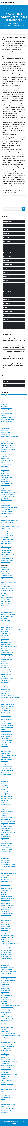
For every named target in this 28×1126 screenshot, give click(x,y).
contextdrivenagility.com (7, 759)
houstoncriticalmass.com (7, 695)
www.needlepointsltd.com (7, 967)
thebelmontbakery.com (7, 443)
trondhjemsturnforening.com (8, 1037)
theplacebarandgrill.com (7, 856)
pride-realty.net (5, 1063)
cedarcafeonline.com (6, 421)
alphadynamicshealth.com (7, 1065)
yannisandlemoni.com (6, 575)
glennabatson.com (5, 710)
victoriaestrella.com (6, 845)
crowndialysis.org (5, 620)
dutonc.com (4, 789)
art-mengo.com (5, 783)
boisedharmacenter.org (7, 657)
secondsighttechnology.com (8, 607)
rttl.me (3, 1099)
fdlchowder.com (5, 965)
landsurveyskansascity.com (8, 954)
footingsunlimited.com (6, 958)
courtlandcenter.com (6, 849)
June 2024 (6, 233)
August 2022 (6, 315)
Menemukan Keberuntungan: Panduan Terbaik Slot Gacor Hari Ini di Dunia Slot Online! (13, 358)
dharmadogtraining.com (7, 1095)
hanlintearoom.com (6, 1069)
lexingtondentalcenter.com (8, 616)
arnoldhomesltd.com (6, 543)
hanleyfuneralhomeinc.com (8, 590)
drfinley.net (4, 1078)
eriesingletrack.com (6, 580)
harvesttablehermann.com (7, 522)
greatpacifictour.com (6, 843)
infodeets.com (4, 415)
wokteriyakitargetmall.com (8, 614)
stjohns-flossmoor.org (6, 826)
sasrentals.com (5, 605)
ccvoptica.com (5, 984)
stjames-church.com (6, 749)
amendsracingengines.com (7, 947)
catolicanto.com (5, 639)
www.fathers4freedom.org (7, 933)
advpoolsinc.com (5, 860)
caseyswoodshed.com (6, 868)
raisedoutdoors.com (6, 550)
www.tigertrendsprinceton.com (9, 932)
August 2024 (6, 225)
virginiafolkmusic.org (6, 631)
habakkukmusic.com (6, 920)
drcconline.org (4, 855)
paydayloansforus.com (6, 441)
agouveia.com (4, 1087)
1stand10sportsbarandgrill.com (9, 594)
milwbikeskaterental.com (7, 810)
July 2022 (5, 319)
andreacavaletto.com (6, 654)
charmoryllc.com (5, 691)
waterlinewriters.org (6, 900)
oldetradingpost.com (6, 511)
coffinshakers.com (5, 763)
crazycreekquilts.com (6, 719)
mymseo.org (4, 1091)
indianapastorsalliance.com (8, 864)
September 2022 (7, 311)
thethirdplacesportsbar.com (8, 1018)
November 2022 (7, 303)
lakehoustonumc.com (6, 918)
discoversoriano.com (6, 684)
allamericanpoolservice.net (8, 624)
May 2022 (5, 327)
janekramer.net (4, 779)
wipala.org (3, 661)
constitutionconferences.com (8, 873)
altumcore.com (5, 883)
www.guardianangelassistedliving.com (10, 1035)
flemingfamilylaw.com (6, 1080)
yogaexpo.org (4, 650)
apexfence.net (4, 1112)
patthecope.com (5, 875)
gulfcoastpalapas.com (6, 896)
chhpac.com (4, 1093)
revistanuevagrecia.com (7, 748)
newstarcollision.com (6, 603)
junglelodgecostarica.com (7, 795)
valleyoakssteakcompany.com (8, 866)
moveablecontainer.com (7, 503)
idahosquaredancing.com (7, 560)
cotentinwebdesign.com (7, 509)
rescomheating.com (6, 1101)
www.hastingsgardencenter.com (9, 1009)
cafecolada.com (5, 682)
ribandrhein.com (5, 635)
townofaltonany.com (6, 813)
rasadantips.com (5, 428)
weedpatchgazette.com (7, 577)
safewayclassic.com (6, 445)
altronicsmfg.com (5, 432)
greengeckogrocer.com (7, 610)
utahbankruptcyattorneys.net (8, 554)
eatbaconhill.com (5, 434)
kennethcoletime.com (6, 772)
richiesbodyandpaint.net (7, 410)
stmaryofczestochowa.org (8, 764)
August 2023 (6, 268)
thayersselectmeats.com (7, 890)
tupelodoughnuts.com (6, 586)
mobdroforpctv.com (6, 674)
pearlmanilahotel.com (6, 472)
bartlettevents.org (5, 502)
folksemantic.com (5, 564)
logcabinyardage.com (6, 909)
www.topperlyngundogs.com (8, 935)
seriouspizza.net (5, 879)
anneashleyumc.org (6, 952)
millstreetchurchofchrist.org (8, 1059)
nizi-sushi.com (4, 781)
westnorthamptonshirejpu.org (8, 496)
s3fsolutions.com (5, 530)
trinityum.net (4, 1014)
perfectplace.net (5, 644)
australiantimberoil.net (6, 517)
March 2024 (6, 241)
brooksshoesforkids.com (7, 888)
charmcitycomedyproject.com (8, 755)
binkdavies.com (5, 721)
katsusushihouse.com (6, 738)
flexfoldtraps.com (5, 945)
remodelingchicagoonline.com (8, 977)
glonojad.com (4, 746)
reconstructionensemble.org (8, 832)
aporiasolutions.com (6, 892)
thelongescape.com (6, 791)
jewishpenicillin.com (6, 626)
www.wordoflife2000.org (7, 558)
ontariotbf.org (4, 451)
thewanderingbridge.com (7, 768)
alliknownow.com (5, 701)
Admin (8, 192)
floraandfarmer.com (6, 528)
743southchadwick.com (7, 535)
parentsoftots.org (5, 903)
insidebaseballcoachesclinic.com (9, 1056)
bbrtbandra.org (4, 466)
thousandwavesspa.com (7, 847)
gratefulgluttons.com (6, 672)
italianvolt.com (4, 567)
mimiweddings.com (6, 1102)
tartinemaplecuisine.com (7, 778)
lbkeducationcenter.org (7, 641)
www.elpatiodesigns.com (7, 1025)
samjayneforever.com (6, 1050)
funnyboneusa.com (6, 828)
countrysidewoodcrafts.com (8, 447)
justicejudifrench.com (6, 766)
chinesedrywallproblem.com (8, 823)
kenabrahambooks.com (7, 725)
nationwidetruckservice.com (8, 840)
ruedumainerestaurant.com (8, 742)
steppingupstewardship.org (8, 982)
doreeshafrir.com (5, 753)
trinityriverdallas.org (6, 642)
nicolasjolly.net (4, 733)
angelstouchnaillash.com (7, 597)
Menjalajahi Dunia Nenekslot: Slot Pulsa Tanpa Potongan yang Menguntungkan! (13, 346)
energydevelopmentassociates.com (10, 526)
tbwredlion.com (5, 1041)
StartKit (14, 1123)
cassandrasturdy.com (6, 676)
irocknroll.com (4, 556)
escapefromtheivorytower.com (9, 534)
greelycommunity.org (6, 740)
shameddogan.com (6, 902)
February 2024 (7, 245)
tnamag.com (4, 887)
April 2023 (6, 284)
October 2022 (7, 307)
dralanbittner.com (5, 573)
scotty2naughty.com (6, 751)
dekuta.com (4, 994)
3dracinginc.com (5, 693)
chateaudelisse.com (6, 490)
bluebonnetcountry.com (7, 468)
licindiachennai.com (6, 411)
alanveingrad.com (5, 802)
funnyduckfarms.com (6, 1071)
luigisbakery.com (5, 988)
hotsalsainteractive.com (7, 417)
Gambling (15, 23)
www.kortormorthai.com (7, 948)
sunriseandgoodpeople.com (8, 821)
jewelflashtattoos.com (6, 462)
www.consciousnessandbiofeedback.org (11, 1005)
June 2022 (6, 323)
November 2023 (7, 256)
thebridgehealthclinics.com (8, 898)
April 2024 (6, 237)
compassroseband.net (6, 881)
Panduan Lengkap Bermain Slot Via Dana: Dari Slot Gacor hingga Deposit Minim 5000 (14, 365)
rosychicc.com (4, 665)
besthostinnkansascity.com (8, 1104)
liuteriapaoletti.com (6, 819)
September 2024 (7, 221)
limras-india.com (5, 406)
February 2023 (7, 292)
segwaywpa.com (5, 894)
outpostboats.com (6, 667)
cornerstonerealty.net (6, 1003)
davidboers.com (5, 911)
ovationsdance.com (6, 633)
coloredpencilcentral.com (7, 545)
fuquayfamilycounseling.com (8, 1086)
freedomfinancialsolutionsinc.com (9, 943)
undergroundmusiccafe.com (8, 1108)
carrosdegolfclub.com (6, 524)
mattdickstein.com (6, 915)
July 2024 (5, 229)
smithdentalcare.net (6, 1106)
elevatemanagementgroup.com (9, 1074)
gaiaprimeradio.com (6, 785)
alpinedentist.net (5, 481)
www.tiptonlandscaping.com (8, 980)
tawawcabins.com (5, 562)
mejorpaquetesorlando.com (8, 592)
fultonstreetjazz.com (6, 500)
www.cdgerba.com (5, 1031)
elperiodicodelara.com (6, 408)
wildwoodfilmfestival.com (7, 494)
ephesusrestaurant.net (6, 1020)
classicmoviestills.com (6, 680)
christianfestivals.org (6, 796)
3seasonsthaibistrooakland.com (9, 646)
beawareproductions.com (7, 757)
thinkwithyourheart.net (6, 552)
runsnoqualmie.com (6, 960)
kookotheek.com (5, 485)
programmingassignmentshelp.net (9, 436)
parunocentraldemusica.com (8, 1033)
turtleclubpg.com (5, 841)
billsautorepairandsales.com (8, 1042)
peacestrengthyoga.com (7, 941)
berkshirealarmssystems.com (8, 569)
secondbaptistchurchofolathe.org (9, 1089)
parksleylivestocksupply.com (8, 656)
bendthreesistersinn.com (7, 825)
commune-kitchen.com (7, 727)
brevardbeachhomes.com (7, 532)
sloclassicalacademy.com (7, 706)
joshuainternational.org (6, 926)
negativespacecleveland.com (8, 817)
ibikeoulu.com (4, 761)
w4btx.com (4, 595)
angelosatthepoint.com (7, 862)
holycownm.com (5, 838)
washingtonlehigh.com (6, 986)
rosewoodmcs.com (6, 999)
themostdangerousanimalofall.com (10, 697)
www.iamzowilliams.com (7, 1007)
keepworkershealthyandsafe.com (9, 455)
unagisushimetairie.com (7, 460)
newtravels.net (5, 440)
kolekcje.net (4, 637)
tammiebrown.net (5, 787)
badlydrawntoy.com (6, 917)
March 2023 (6, 288)
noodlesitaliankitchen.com (7, 457)
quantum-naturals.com (6, 1044)
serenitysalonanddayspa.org (8, 419)
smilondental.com (5, 601)
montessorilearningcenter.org (8, 1046)
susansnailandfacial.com (7, 928)
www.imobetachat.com (7, 913)
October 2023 (7, 260)
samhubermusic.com (6, 1110)
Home (9, 23)
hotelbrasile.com (5, 498)
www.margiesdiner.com (7, 964)
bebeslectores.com (6, 515)
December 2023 (7, 253)
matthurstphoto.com (6, 1052)
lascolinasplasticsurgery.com (8, 971)
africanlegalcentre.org (6, 736)
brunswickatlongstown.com (8, 776)
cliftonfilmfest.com (6, 547)
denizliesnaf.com (5, 872)
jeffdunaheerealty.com (6, 939)
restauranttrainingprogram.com (9, 622)
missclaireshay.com (6, 404)
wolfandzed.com (5, 992)
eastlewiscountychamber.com (8, 703)
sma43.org (3, 975)
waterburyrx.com (5, 858)
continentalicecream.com (7, 718)
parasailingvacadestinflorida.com (9, 1061)
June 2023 (6, 276)
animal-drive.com (5, 885)
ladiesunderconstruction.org (8, 513)
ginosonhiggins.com (6, 804)
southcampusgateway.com (8, 488)
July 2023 (5, 272)
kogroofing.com (5, 479)
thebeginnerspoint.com (7, 686)
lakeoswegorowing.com (7, 1084)
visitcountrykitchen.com (7, 798)
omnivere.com (4, 426)
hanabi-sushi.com (5, 990)
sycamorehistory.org (6, 1001)
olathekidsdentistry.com (7, 588)
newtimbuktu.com (5, 430)
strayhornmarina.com (6, 712)
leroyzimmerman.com (6, 1076)
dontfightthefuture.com (7, 541)
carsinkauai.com (5, 1057)
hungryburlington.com (6, 774)
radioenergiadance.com (7, 483)
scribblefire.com (5, 648)
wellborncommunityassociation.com (10, 492)
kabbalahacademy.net (6, 599)
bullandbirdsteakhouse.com (8, 969)
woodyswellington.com (7, 1022)
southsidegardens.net (6, 1012)
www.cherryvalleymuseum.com (9, 507)
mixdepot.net (4, 997)
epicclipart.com (5, 470)
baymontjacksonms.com (7, 811)
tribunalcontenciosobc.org (7, 704)
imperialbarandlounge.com (7, 549)
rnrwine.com (4, 1082)
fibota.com (4, 1029)
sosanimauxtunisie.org (6, 477)
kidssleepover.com (5, 438)
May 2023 (5, 280)
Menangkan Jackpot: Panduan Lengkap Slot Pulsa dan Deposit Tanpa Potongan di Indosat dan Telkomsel (14, 340)
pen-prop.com (4, 930)
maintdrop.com (5, 473)
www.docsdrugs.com (6, 962)
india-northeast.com (6, 537)
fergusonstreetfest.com (7, 1048)
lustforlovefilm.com (6, 731)
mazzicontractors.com (6, 1016)
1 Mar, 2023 (8, 190)
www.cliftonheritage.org (7, 973)
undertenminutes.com (6, 425)
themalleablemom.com (7, 770)
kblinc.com (3, 579)
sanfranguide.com (5, 689)
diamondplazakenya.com (7, 1039)
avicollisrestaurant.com (7, 853)
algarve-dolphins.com (6, 800)
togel (4, 385)
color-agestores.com (6, 659)
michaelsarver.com (5, 609)
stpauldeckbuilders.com (7, 956)
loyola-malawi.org (5, 663)
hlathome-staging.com (6, 612)
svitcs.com (4, 877)
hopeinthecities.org (6, 671)
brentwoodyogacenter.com (8, 979)
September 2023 (7, 264)
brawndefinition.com (6, 716)
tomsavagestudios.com (7, 627)
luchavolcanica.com (6, 836)
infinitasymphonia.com (6, 734)
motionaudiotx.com (6, 1097)
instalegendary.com (6, 453)
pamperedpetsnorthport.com (8, 582)
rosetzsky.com (4, 744)
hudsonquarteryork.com (7, 1027)
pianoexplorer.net (5, 1010)
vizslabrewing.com (5, 571)
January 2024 (6, 249)
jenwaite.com (4, 1072)
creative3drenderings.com (7, 905)
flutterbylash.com (5, 1067)
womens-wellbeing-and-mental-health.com (12, 629)
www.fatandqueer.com (6, 950)
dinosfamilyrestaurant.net (7, 518)
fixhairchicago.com (5, 870)
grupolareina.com (5, 505)
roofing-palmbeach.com (7, 539)
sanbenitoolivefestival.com (8, 678)
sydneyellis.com (5, 618)
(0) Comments (17, 190)
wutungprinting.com (6, 806)
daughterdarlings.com (6, 413)
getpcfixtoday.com (6, 464)
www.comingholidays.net (7, 687)
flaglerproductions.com (7, 714)
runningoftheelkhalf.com (7, 937)
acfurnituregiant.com (6, 423)
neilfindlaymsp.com (6, 851)
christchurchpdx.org (6, 723)
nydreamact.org (5, 458)
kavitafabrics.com (5, 834)
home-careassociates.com (8, 652)
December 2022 (7, 299)
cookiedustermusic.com (7, 830)
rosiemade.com (5, 584)
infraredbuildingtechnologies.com (9, 520)
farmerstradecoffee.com (7, 907)
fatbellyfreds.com (5, 1024)
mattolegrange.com (6, 793)
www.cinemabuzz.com (6, 995)
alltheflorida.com (5, 1054)
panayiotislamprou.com (7, 487)
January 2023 (6, 295)
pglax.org (3, 815)
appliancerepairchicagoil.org (8, 449)
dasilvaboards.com (5, 708)
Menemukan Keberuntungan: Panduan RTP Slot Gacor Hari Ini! (14, 352)
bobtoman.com (5, 475)
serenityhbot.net (5, 924)
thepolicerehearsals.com (7, 699)
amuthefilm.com (5, 729)
